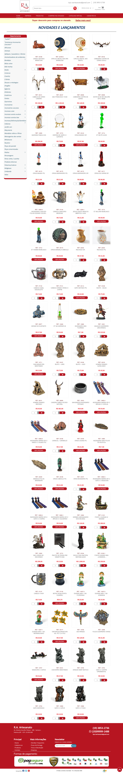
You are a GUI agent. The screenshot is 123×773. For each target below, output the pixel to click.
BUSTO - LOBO (59, 364)
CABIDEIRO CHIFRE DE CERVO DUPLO (101, 59)
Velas (6, 175)
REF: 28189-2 (60, 57)
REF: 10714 (101, 133)
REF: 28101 (38, 400)
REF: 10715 (59, 133)
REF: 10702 (38, 706)
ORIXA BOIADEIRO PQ (81, 479)
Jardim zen (8, 127)
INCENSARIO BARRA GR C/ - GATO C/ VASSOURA (101, 479)
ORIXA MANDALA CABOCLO (60, 250)
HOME (18, 16)
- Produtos (17, 748)
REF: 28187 (59, 95)
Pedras (6, 152)
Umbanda (7, 171)
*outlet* (7, 39)
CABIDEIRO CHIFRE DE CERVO (80, 98)
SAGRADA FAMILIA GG (39, 135)
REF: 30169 (80, 439)
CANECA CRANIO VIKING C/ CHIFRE (60, 289)
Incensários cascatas (11, 108)
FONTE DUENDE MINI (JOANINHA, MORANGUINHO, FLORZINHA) (101, 556)
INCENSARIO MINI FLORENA (80, 327)
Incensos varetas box (11, 117)
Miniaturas (8, 140)
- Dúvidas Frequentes (37, 743)
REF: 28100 (101, 362)
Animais (7, 51)
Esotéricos (8, 95)
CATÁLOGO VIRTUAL (75, 16)
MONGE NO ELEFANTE (38, 326)
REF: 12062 (80, 515)
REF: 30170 (59, 248)
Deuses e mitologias (11, 83)
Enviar (74, 746)
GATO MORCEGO (38, 708)
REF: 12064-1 (80, 209)
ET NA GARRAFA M (60, 326)
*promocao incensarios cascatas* (12, 43)
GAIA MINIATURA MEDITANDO (38, 365)
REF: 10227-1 (39, 630)
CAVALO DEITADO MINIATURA (38, 59)
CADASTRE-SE (91, 16)
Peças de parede (10, 146)
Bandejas (7, 60)
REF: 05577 (38, 324)
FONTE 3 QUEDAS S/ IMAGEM (101, 518)
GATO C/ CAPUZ (60, 708)
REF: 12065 (38, 133)
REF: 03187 (59, 362)
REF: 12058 (101, 630)
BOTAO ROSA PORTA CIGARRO (59, 594)
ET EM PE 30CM (101, 135)
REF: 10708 (80, 630)
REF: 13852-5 (39, 439)
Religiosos (7, 168)
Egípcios (7, 89)
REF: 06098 (80, 95)
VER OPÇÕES (59, 68)
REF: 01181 (101, 515)
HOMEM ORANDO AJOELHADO (101, 365)
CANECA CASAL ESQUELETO (39, 289)
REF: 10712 (38, 248)
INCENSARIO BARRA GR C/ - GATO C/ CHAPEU (38, 518)
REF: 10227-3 (80, 591)
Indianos (7, 124)
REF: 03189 (38, 57)
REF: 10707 (38, 668)
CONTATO (19, 18)
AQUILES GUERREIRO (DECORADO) (101, 327)
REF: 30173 (38, 171)
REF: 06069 (59, 400)
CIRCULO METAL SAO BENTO (81, 59)
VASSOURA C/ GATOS (39, 670)
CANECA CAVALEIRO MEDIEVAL (59, 212)
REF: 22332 (80, 248)
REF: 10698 (80, 706)
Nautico (7, 143)
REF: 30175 (59, 171)
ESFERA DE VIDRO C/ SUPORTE (60, 136)
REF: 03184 (80, 553)
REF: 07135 (59, 591)
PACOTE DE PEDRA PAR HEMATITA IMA (59, 556)
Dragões (7, 86)
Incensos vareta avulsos (12, 114)
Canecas (7, 73)
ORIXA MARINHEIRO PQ (59, 173)
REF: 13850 (101, 439)
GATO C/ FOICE (81, 708)
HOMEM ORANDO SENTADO (38, 403)
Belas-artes (8, 64)
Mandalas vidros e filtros (12, 133)
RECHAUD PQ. (101, 250)
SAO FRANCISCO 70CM (59, 97)
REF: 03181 (59, 668)
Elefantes (7, 92)
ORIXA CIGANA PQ (81, 441)
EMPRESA (28, 16)
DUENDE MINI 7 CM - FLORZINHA (80, 594)
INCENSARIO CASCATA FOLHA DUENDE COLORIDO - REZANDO (39, 212)
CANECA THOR (39, 593)
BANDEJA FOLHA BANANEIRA (38, 479)
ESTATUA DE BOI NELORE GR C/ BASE (101, 98)
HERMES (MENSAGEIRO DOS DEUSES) (80, 518)
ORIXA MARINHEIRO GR (80, 173)
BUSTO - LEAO (80, 364)
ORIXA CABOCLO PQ (59, 479)
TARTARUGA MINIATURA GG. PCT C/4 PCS (60, 632)
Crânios (7, 79)
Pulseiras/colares (10, 165)
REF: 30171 (101, 171)
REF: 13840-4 (39, 209)
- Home (16, 743)
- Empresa (33, 750)
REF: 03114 (80, 286)
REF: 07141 (59, 286)
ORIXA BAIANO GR (81, 135)
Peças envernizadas (11, 149)
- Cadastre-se (18, 745)
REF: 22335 (38, 477)
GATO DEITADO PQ (80, 288)
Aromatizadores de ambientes (14, 57)
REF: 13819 (80, 400)
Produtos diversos (10, 162)
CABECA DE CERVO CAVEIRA (39, 98)
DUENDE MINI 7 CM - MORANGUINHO (38, 632)
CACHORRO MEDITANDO (60, 670)
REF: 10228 (59, 324)
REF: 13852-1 (60, 515)
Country (7, 76)
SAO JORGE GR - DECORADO (38, 556)
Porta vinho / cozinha (11, 159)
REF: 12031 (101, 324)
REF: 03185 (59, 439)
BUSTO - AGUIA (101, 288)
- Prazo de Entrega (36, 745)
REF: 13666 (80, 324)
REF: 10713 (101, 209)
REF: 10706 (80, 668)
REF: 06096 (101, 95)
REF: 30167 (80, 477)
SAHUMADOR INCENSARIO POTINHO (80, 403)
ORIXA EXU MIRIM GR (101, 173)
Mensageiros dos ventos (12, 137)
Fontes (6, 98)
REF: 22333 (101, 248)
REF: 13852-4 (101, 400)
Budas (6, 70)
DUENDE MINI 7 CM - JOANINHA (101, 594)
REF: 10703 (101, 668)
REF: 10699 (59, 706)
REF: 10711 (38, 362)
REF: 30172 (80, 171)
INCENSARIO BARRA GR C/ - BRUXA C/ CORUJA (101, 403)
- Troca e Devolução (36, 748)
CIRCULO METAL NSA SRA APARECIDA (59, 59)
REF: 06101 (38, 95)
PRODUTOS (39, 16)
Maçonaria (8, 130)
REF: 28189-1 (80, 57)
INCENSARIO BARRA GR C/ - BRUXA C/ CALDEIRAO (59, 518)
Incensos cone (9, 111)
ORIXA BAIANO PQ (39, 173)
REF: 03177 (59, 630)
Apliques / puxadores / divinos (14, 54)
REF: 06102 (101, 57)
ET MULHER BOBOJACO (101, 211)
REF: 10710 (59, 553)
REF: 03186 (80, 362)
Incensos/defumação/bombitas (15, 121)
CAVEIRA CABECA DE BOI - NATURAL (59, 403)
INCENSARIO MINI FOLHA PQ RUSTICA (101, 441)
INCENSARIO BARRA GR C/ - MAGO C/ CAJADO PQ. (38, 441)
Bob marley (8, 67)
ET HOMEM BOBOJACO (38, 250)
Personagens (8, 156)
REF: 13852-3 (101, 477)
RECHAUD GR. (80, 250)
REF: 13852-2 (39, 515)
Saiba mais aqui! (83, 20)
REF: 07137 (38, 591)
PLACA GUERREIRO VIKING (101, 632)
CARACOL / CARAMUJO (59, 441)
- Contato (17, 750)
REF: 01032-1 (101, 553)
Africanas (7, 48)
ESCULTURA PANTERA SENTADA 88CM (80, 556)
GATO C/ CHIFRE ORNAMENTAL (101, 670)
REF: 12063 (38, 553)
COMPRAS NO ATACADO (56, 16)
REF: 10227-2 (101, 591)
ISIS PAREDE (80, 632)
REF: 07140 (38, 286)
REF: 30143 (80, 133)
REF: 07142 (59, 209)
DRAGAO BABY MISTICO (80, 670)
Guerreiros (8, 102)
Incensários (8, 105)
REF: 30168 (59, 477)
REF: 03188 (101, 286)
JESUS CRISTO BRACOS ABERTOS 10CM (80, 212)
